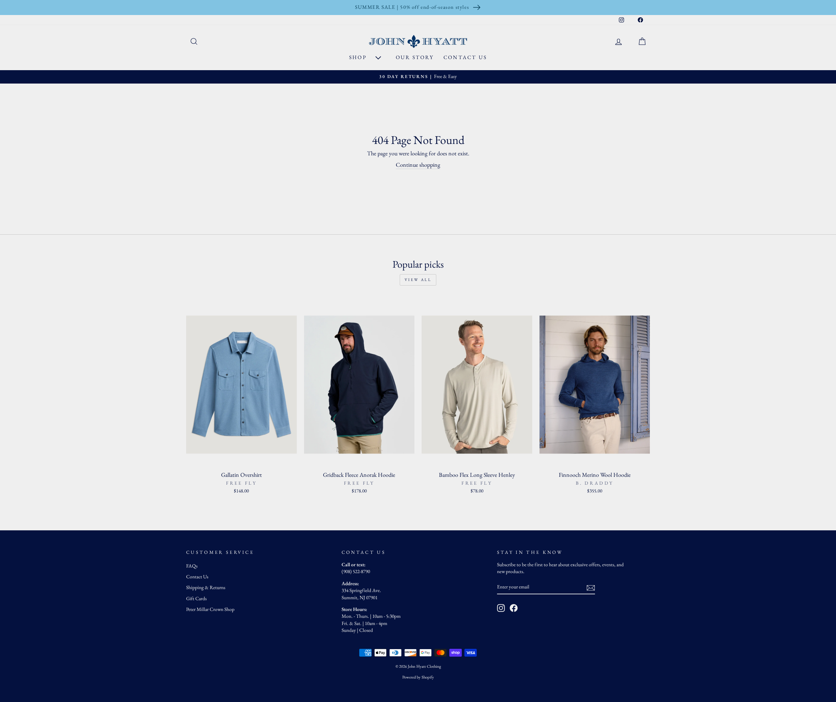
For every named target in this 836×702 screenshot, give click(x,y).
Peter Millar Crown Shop (210, 609)
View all (418, 279)
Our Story (415, 57)
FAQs (192, 566)
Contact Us (465, 57)
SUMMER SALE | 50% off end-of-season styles (412, 7)
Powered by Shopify (418, 677)
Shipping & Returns (205, 587)
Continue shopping (418, 164)
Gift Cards (196, 598)
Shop (359, 57)
